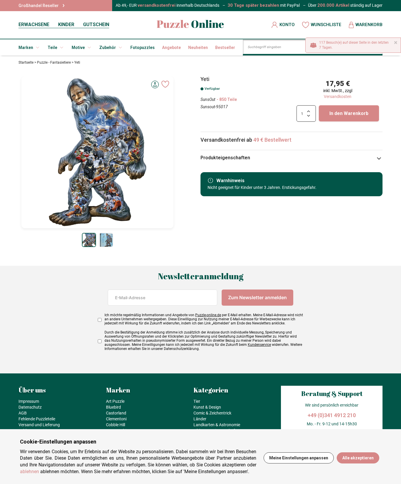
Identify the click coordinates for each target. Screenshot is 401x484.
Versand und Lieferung (39, 424)
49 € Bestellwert (272, 140)
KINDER (66, 24)
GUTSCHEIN (96, 24)
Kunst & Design (207, 407)
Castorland (116, 413)
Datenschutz (30, 407)
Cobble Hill (115, 424)
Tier (196, 401)
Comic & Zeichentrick (212, 413)
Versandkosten (337, 96)
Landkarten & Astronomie (216, 424)
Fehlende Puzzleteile (36, 419)
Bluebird (113, 407)
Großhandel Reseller (38, 5)
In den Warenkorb (348, 113)
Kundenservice (259, 345)
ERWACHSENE (33, 24)
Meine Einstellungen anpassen (298, 458)
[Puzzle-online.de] (190, 25)
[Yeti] (89, 240)
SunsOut (208, 99)
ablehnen (29, 471)
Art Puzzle (115, 401)
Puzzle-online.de (208, 315)
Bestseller (225, 47)
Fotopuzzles (142, 47)
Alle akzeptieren (358, 458)
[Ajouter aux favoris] (165, 84)
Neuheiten (198, 47)
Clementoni (116, 419)
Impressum (28, 401)
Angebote (171, 47)
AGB (22, 413)
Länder (199, 419)
